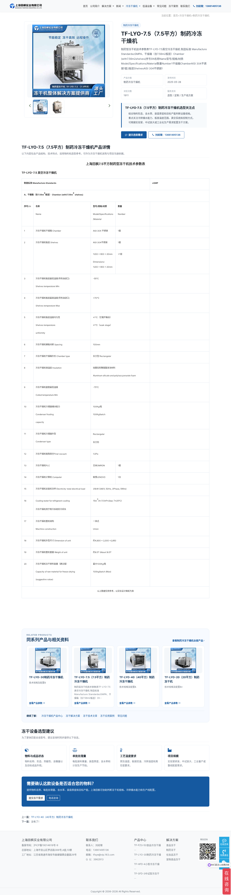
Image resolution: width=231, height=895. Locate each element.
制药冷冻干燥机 (201, 15)
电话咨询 (53, 797)
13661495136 (101, 849)
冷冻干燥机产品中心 (52, 715)
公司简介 (95, 6)
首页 (85, 6)
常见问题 (161, 6)
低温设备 (148, 6)
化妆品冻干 (172, 854)
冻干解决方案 (73, 715)
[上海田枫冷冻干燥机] (26, 6)
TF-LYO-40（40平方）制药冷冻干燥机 (52, 817)
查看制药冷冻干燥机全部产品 (188, 640)
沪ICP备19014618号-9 (45, 845)
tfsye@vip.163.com (103, 854)
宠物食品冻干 (173, 859)
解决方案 (107, 6)
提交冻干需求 (36, 797)
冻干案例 (173, 6)
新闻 (119, 6)
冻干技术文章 (90, 715)
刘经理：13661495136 (208, 6)
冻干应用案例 (107, 715)
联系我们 (185, 6)
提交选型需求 (136, 134)
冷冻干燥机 (132, 6)
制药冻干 (171, 849)
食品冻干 (171, 845)
